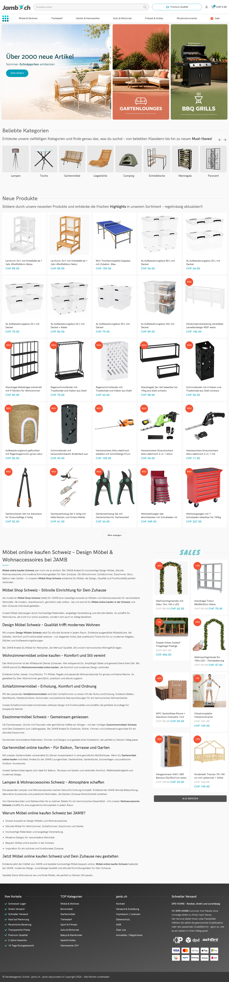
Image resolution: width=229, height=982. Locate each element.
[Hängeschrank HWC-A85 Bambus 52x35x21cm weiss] (171, 751)
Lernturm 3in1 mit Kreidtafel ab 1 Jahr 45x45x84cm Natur (69, 262)
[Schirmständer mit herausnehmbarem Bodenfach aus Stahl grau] (69, 424)
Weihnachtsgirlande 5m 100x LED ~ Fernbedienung (209, 659)
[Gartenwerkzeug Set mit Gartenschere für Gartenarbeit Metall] (114, 487)
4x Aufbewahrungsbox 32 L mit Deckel (22, 326)
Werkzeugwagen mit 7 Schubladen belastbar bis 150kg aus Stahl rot (203, 517)
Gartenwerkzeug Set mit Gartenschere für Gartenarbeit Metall (112, 517)
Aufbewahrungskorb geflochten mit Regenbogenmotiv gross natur (24, 452)
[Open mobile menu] (5, 18)
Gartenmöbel (44, 175)
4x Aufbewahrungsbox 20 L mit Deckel (203, 262)
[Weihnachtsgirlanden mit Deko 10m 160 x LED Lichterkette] (171, 578)
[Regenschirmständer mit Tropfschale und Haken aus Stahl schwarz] (69, 361)
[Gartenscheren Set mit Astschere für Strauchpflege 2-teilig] (24, 487)
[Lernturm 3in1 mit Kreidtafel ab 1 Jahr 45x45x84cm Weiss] (24, 234)
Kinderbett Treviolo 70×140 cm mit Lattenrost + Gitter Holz (209, 778)
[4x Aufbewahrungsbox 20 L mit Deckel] (205, 234)
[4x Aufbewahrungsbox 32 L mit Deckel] (24, 297)
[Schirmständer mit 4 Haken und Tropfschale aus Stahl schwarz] (205, 361)
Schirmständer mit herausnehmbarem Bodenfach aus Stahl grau (69, 454)
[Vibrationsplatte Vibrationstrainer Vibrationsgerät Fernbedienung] (209, 690)
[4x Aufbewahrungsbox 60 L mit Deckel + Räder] (69, 297)
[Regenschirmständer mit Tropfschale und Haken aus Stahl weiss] (114, 361)
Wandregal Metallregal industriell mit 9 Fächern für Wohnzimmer (23, 389)
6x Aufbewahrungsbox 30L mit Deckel (157, 326)
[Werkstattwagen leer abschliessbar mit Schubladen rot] (159, 487)
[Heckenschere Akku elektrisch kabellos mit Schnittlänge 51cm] (114, 424)
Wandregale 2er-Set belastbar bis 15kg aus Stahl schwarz (159, 389)
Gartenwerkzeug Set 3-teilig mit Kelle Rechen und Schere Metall (68, 515)
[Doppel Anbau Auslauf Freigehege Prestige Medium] (171, 627)
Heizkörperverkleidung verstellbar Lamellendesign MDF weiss (204, 326)
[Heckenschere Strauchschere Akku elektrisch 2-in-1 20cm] (159, 424)
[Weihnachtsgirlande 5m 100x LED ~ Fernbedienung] (209, 634)
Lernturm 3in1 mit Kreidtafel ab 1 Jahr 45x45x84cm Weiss (23, 262)
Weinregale (157, 175)
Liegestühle (72, 175)
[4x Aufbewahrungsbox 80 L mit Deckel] (159, 234)
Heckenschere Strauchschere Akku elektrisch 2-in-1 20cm (157, 452)
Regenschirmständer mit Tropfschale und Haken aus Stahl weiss (114, 391)
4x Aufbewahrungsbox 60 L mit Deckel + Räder (68, 326)
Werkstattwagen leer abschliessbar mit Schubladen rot (159, 515)
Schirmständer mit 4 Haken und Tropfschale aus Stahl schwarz (203, 389)
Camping (100, 175)
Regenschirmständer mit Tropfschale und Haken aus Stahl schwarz (69, 391)
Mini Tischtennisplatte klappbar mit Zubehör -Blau (113, 262)
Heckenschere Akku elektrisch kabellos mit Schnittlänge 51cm (113, 452)
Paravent (185, 175)
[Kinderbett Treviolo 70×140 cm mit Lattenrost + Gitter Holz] (209, 751)
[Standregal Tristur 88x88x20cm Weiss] (209, 578)
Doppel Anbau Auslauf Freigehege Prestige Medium (168, 646)
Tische (16, 175)
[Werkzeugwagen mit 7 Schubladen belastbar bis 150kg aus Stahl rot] (205, 487)
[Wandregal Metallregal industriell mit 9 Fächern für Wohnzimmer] (24, 361)
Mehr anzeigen (114, 535)
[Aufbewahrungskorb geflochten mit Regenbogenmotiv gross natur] (24, 424)
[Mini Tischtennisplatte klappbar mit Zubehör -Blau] (114, 234)
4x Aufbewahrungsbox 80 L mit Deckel (158, 262)
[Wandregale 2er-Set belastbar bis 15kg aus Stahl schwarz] (159, 361)
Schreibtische (129, 175)
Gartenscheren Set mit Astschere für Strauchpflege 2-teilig (23, 515)
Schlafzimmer (213, 175)
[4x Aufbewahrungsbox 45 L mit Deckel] (114, 297)
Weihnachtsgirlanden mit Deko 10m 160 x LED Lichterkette (169, 604)
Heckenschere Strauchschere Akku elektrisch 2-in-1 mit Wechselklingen (202, 454)
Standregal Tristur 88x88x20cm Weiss (205, 603)
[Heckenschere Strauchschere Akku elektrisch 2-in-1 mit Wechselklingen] (205, 424)
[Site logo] (16, 7)
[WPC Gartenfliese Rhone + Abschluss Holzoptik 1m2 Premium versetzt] (171, 690)
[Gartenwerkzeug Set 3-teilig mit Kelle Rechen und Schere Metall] (69, 487)
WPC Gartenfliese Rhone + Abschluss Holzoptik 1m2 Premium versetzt (170, 717)
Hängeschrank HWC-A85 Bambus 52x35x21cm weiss (171, 776)
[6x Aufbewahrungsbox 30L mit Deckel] (159, 297)
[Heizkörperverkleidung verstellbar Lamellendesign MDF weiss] (205, 297)
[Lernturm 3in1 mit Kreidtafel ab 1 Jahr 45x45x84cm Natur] (69, 234)
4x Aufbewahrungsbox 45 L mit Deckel (113, 326)
